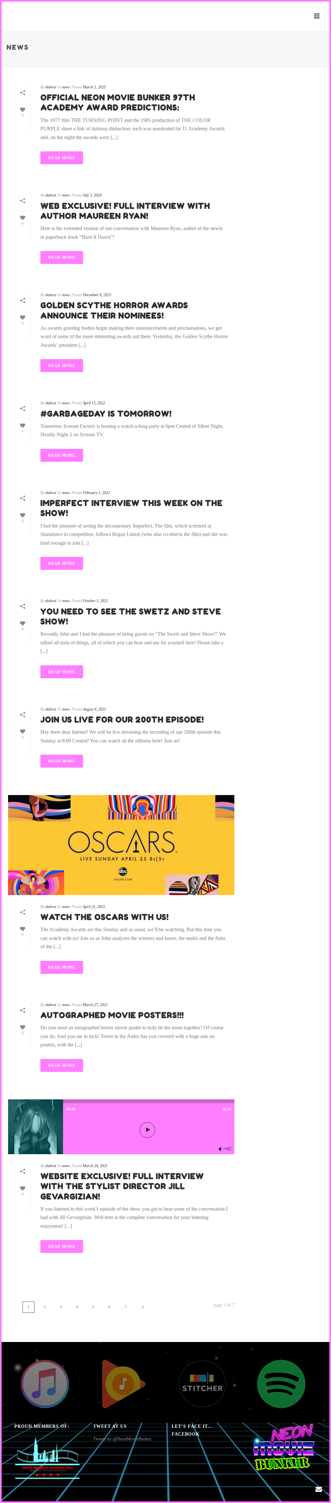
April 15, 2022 (94, 403)
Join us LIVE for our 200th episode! (122, 719)
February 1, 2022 (96, 492)
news (313, 61)
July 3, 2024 (92, 195)
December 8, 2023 (97, 295)
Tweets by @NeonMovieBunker (122, 1439)
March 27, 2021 (95, 1005)
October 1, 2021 (95, 601)
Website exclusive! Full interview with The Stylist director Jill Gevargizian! (122, 1186)
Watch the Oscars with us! (104, 917)
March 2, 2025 (94, 87)
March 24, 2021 (95, 1166)
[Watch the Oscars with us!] (121, 845)
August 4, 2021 (94, 709)
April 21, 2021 (94, 906)
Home (298, 61)
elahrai (50, 87)
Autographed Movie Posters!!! (112, 1015)
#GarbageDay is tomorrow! (106, 414)
